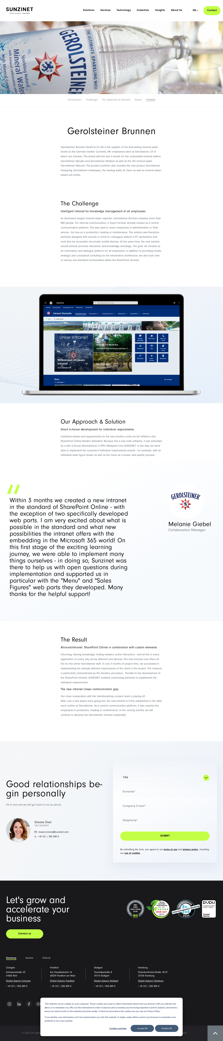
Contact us (24, 934)
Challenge (92, 100)
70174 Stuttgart (101, 976)
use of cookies (132, 853)
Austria (29, 958)
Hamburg (143, 968)
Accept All (142, 1028)
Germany (11, 958)
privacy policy (190, 850)
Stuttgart (98, 968)
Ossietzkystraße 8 (103, 972)
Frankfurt (54, 968)
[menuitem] (183, 1033)
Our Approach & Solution (116, 100)
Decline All (167, 1028)
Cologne (10, 968)
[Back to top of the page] (215, 1033)
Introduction (74, 100)
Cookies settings (118, 1028)
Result (138, 100)
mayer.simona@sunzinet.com (53, 832)
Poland (46, 958)
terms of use (170, 850)
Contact (212, 10)
